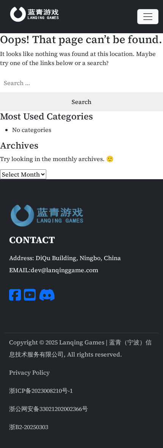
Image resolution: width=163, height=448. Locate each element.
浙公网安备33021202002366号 (48, 409)
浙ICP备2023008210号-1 (41, 390)
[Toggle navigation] (147, 16)
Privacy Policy (29, 372)
